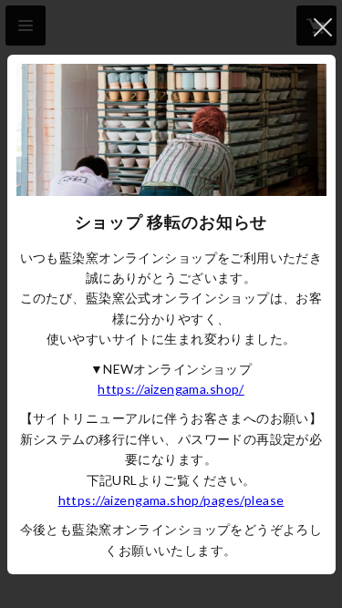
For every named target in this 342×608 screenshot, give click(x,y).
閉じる (323, 27)
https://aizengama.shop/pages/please (171, 500)
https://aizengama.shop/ (171, 389)
